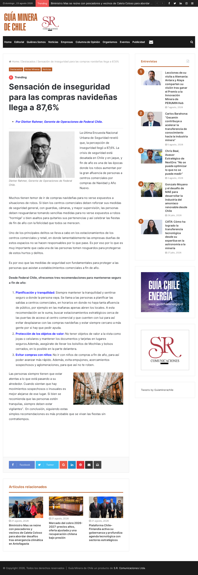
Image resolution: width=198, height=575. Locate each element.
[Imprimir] (97, 465)
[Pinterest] (80, 465)
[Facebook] (169, 3)
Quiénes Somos (36, 41)
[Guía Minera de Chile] (31, 21)
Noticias (53, 41)
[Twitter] (175, 3)
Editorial (19, 41)
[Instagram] (186, 3)
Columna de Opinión (88, 41)
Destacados (28, 61)
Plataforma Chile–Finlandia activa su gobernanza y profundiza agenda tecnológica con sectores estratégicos (105, 533)
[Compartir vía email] (89, 465)
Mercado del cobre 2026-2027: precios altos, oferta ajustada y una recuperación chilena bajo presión (66, 530)
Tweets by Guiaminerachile (157, 389)
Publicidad (138, 41)
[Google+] (63, 465)
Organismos (110, 41)
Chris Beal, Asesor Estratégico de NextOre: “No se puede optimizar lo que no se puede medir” (176, 162)
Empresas (67, 41)
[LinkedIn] (180, 3)
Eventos (125, 41)
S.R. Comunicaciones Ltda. (130, 568)
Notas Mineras (32, 69)
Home (8, 41)
